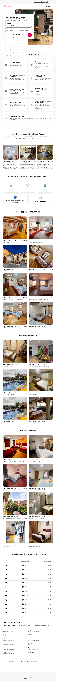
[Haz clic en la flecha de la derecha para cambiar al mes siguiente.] (25, 34)
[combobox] (19, 25)
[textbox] (12, 30)
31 (10, 55)
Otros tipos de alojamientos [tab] (24, 625)
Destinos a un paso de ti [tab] (9, 625)
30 (7, 55)
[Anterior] (25, 142)
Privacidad (25, 678)
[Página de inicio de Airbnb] (7, 6)
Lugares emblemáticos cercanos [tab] (41, 625)
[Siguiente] (31, 142)
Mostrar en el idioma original (41, 2)
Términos (31, 678)
